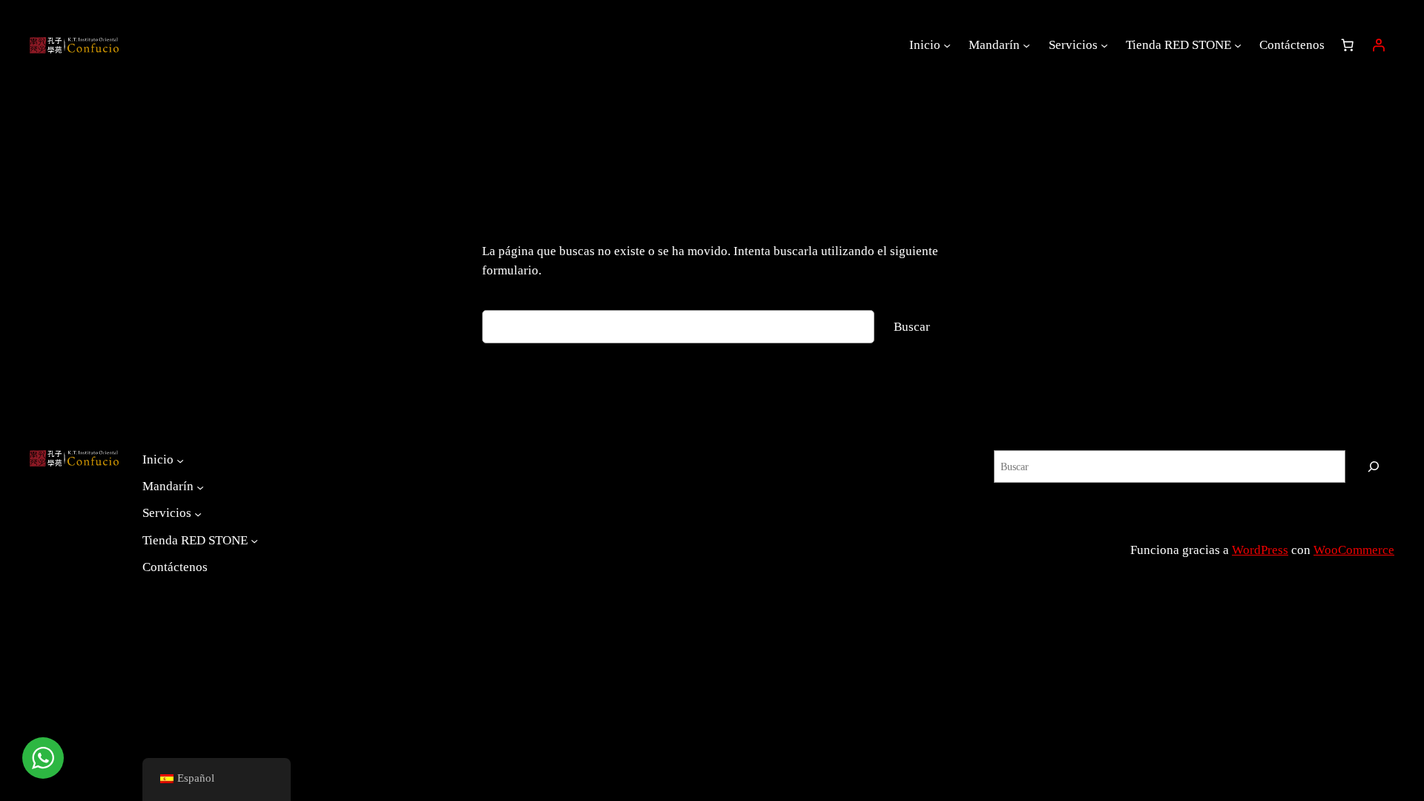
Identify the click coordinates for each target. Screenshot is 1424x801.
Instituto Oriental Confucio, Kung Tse (1279, 532)
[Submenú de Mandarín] (1026, 45)
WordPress (1260, 550)
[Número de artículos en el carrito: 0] (1347, 45)
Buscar (912, 327)
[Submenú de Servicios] (1104, 45)
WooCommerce (1353, 550)
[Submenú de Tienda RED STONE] (1238, 45)
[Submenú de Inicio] (947, 45)
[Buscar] (1373, 466)
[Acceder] (1378, 45)
